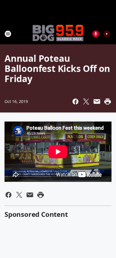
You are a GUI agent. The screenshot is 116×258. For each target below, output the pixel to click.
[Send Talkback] (95, 33)
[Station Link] (58, 33)
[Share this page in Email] (97, 101)
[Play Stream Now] (106, 33)
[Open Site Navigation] (8, 33)
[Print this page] (107, 101)
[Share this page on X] (86, 101)
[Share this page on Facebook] (75, 101)
